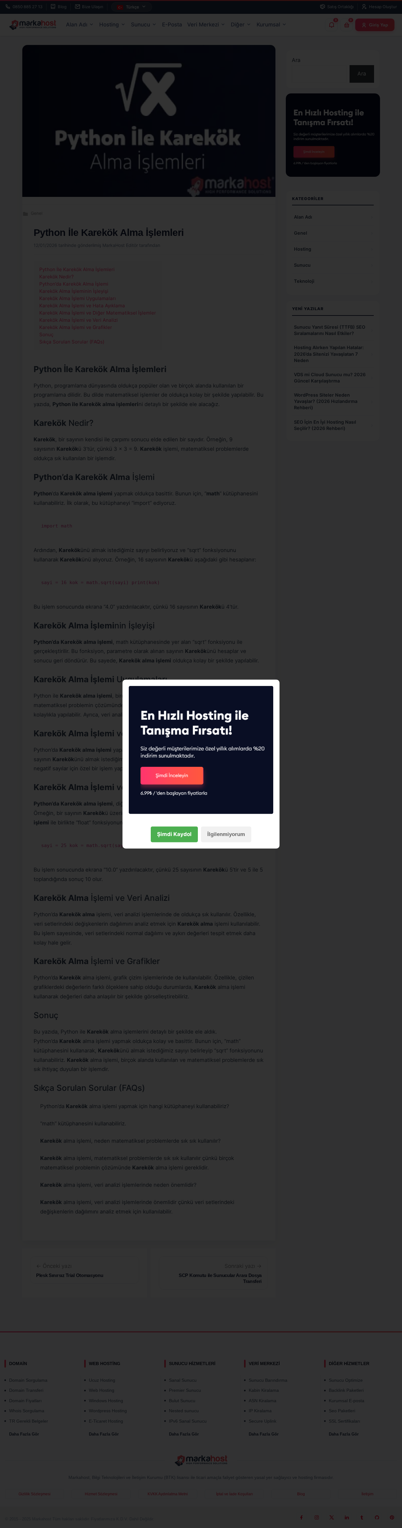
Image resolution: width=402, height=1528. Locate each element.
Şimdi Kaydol (174, 834)
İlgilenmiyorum (226, 834)
